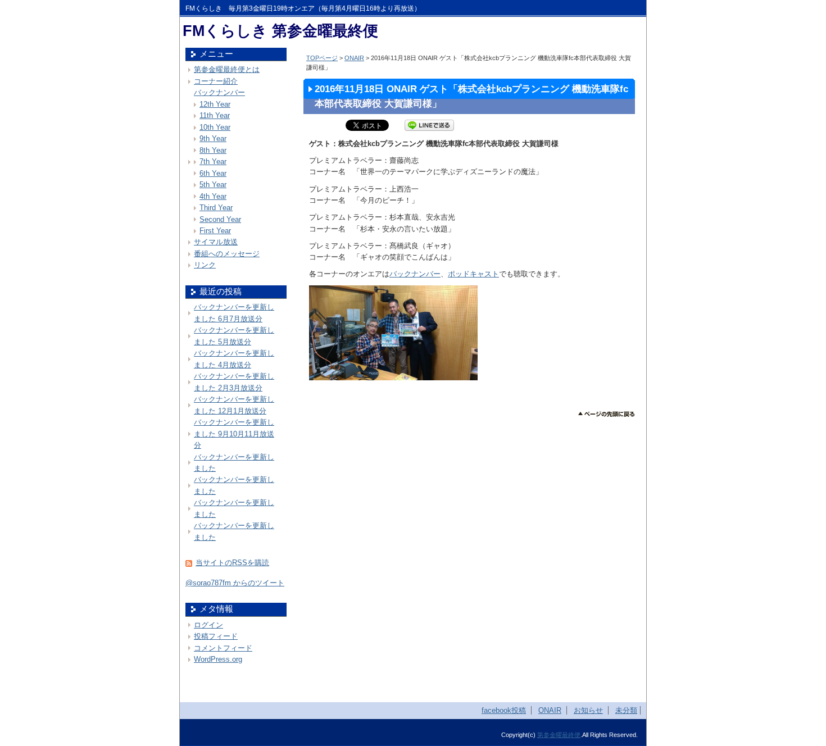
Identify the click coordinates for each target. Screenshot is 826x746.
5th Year (212, 184)
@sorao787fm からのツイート (234, 583)
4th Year (212, 196)
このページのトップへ (606, 414)
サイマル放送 (216, 242)
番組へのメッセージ (227, 253)
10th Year (214, 127)
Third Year (216, 207)
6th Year (212, 173)
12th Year (214, 104)
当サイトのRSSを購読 (232, 562)
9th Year (212, 138)
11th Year (214, 115)
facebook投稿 (504, 710)
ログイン (208, 625)
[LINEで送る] (429, 125)
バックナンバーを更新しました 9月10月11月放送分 (234, 433)
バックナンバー (415, 274)
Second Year (220, 219)
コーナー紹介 (216, 81)
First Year (215, 230)
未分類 (626, 710)
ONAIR (354, 57)
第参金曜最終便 (558, 734)
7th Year (212, 161)
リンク (205, 265)
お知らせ (588, 710)
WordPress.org (218, 659)
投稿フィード (216, 636)
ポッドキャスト (473, 274)
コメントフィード (223, 648)
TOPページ (322, 57)
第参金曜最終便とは (227, 69)
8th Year (212, 150)
